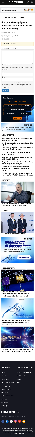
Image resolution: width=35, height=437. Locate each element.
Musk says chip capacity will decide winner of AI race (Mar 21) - (17, 139)
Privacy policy (5, 386)
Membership (5, 379)
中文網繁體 (4, 402)
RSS (18, 382)
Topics (5, 210)
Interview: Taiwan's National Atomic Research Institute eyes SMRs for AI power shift (16, 204)
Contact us (4, 392)
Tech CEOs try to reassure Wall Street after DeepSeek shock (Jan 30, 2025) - (15, 168)
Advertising (4, 376)
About (3, 372)
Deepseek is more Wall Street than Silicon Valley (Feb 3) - (17, 163)
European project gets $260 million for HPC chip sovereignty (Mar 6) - (17, 148)
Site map (4, 399)
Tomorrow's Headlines (24, 372)
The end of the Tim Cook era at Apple (14, 234)
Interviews (6, 180)
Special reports (8, 268)
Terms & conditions (7, 382)
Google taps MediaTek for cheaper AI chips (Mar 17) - (17, 144)
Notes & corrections (7, 396)
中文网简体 (4, 406)
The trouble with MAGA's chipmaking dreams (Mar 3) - (16, 153)
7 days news (21, 376)
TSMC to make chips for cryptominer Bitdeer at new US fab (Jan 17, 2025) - (18, 174)
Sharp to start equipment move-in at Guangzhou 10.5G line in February (16, 25)
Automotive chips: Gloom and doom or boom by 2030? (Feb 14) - (17, 158)
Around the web (8, 135)
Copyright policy (6, 389)
